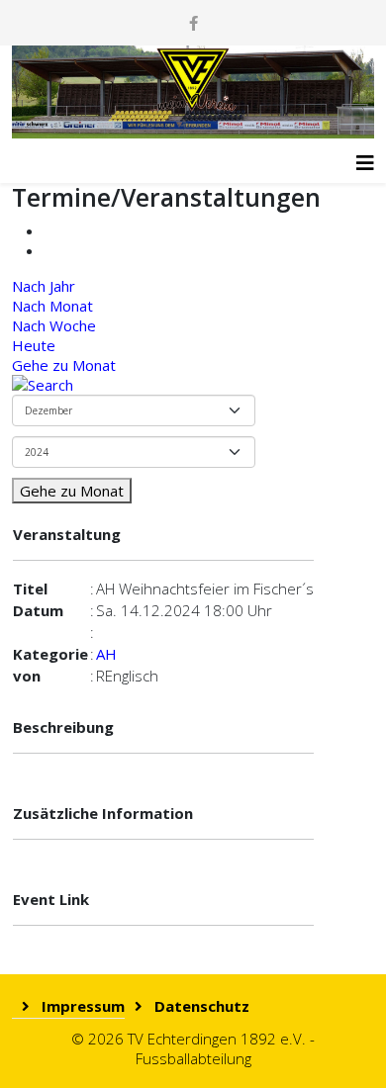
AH (106, 654)
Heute (33, 345)
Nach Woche (54, 325)
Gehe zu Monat (64, 365)
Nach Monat (52, 306)
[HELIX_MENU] (365, 155)
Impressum (81, 1006)
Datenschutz (199, 1006)
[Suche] (193, 385)
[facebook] (193, 23)
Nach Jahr (43, 286)
